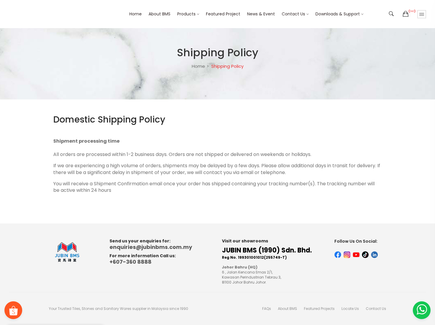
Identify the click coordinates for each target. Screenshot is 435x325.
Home (135, 14)
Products (186, 14)
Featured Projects (319, 308)
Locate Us (350, 308)
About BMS (159, 14)
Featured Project (223, 14)
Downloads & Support (337, 14)
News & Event (261, 14)
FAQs (266, 308)
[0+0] (405, 14)
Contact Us (293, 14)
